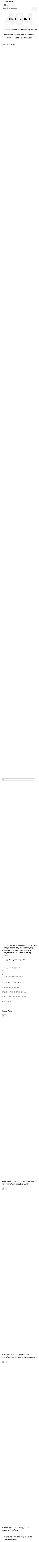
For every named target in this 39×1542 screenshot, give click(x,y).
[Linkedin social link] (33, 1)
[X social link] (28, 1)
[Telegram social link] (36, 1)
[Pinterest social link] (31, 1)
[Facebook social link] (25, 1)
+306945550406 (8, 1)
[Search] (32, 5)
